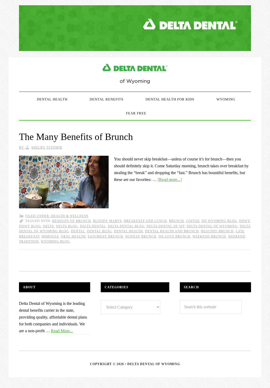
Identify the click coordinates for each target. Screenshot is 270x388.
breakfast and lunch (145, 221)
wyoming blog (55, 241)
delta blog (67, 226)
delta (48, 226)
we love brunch (174, 236)
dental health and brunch (172, 231)
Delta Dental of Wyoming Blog (135, 74)
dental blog (99, 231)
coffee (193, 221)
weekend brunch (209, 236)
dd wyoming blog (219, 221)
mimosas (50, 236)
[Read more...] (170, 179)
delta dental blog (126, 226)
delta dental (93, 226)
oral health (73, 236)
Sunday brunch (140, 236)
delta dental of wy (166, 226)
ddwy (244, 221)
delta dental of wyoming (212, 226)
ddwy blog (30, 226)
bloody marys (107, 221)
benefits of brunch (71, 221)
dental (78, 231)
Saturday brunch (105, 236)
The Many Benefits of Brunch (76, 137)
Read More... (62, 331)
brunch (176, 221)
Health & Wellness (69, 216)
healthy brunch (217, 231)
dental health (128, 231)
